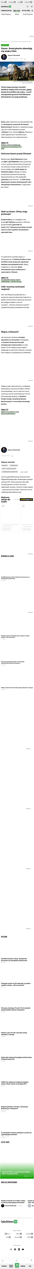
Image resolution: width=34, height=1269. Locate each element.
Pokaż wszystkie (24, 472)
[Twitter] (11, 1249)
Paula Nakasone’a (17, 159)
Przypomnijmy (6, 219)
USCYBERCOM (13, 162)
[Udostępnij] (31, 1260)
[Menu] (32, 6)
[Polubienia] (3, 1260)
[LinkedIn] (19, 1249)
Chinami (5, 132)
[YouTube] (22, 1249)
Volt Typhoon (10, 222)
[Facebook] (15, 1249)
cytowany (4, 179)
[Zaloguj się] (27, 6)
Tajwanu (21, 132)
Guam (3, 122)
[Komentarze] (17, 1260)
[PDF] (12, 456)
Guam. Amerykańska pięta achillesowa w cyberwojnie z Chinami (13, 269)
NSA (5, 162)
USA (22, 342)
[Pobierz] (25, 59)
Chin (18, 340)
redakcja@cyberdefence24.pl (11, 492)
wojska (11, 172)
